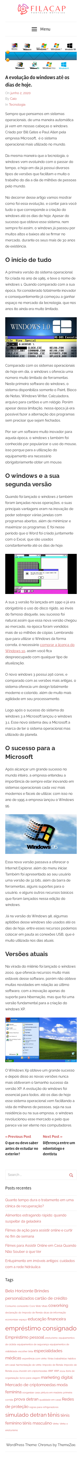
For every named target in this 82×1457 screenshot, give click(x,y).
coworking (58, 1305)
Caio (13, 99)
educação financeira (47, 1318)
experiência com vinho (34, 1358)
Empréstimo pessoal (24, 1337)
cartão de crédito (51, 1298)
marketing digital (57, 1377)
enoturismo (51, 1338)
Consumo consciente (17, 1306)
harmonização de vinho (29, 1365)
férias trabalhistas (57, 1358)
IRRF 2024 (59, 1371)
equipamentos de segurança (33, 1344)
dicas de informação (55, 1312)
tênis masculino (37, 1423)
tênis (54, 1415)
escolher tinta (25, 1351)
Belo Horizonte (19, 1290)
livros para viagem (30, 1378)
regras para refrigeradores (43, 1407)
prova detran (26, 1399)
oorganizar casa (31, 1392)
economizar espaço (16, 1319)
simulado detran (26, 1415)
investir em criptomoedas (33, 1371)
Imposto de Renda (52, 1365)
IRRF (50, 1371)
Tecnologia (17, 105)
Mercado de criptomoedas (30, 1384)
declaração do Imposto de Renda (24, 1312)
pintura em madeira (51, 1392)
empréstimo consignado (41, 1328)
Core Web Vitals (38, 1306)
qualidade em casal (50, 1399)
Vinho (56, 1423)
